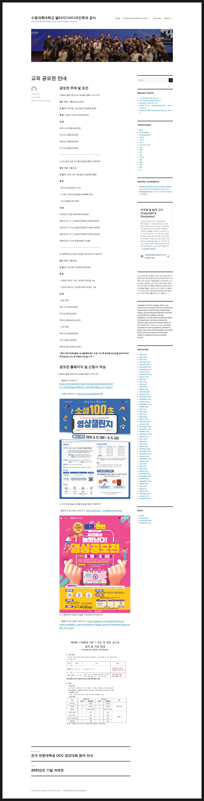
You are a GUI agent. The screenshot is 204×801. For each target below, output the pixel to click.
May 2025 (143, 384)
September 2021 (145, 481)
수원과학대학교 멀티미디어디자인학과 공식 (63, 18)
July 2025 (142, 379)
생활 (140, 150)
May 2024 (143, 414)
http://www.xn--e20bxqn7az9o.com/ (104, 510)
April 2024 (143, 417)
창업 (140, 165)
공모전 (47, 101)
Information (40, 101)
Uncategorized (144, 135)
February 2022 (144, 474)
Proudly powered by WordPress (75, 791)
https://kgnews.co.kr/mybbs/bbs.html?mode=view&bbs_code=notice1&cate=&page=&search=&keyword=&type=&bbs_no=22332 (95, 624)
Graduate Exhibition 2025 (135, 18)
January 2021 (144, 496)
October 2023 (144, 432)
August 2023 (144, 436)
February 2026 (144, 362)
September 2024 (145, 404)
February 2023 (144, 449)
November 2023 (145, 429)
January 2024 (144, 424)
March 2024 (143, 419)
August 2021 (144, 484)
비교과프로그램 (144, 145)
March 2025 (143, 389)
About (167, 18)
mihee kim (35, 94)
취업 (140, 167)
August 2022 (144, 461)
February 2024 (144, 422)
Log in (141, 516)
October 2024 (144, 402)
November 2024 (145, 399)
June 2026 (143, 357)
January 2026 (144, 364)
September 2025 (145, 374)
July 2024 (142, 409)
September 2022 (145, 459)
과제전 (141, 140)
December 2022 (145, 451)
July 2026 (142, 355)
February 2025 (144, 392)
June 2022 (143, 464)
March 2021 (143, 491)
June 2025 (143, 382)
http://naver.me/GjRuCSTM (90, 394)
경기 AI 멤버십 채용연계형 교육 (150, 101)
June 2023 (143, 439)
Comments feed (145, 521)
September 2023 (145, 434)
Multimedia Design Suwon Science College (155, 187)
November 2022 (145, 454)
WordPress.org (145, 523)
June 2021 (143, 486)
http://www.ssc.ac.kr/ (154, 325)
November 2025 (145, 369)
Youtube (157, 18)
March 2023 (143, 446)
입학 (140, 155)
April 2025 (143, 387)
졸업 (140, 162)
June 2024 (143, 412)
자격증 (141, 157)
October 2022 (144, 456)
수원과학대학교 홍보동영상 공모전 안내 (155, 189)
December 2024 (145, 397)
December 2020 (145, 499)
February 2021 (144, 494)
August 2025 (144, 377)
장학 (140, 160)
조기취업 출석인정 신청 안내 (149, 98)
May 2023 (143, 441)
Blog (117, 18)
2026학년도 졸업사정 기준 (148, 103)
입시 (140, 152)
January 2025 (144, 394)
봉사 (140, 142)
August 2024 (144, 407)
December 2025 (145, 367)
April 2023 (143, 444)
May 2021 (142, 489)
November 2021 (145, 476)
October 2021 (144, 479)
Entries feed (143, 518)
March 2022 (143, 471)
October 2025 (144, 372)
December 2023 (145, 427)
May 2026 (143, 360)
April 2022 (143, 469)
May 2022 (143, 466)
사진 (140, 147)
